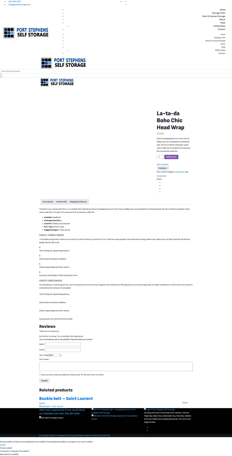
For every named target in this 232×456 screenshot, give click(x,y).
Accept (3, 445)
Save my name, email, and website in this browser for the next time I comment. (72, 375)
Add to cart (171, 157)
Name (42, 344)
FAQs (222, 22)
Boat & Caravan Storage (214, 16)
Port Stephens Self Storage (65, 435)
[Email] (149, 430)
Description (48, 202)
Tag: (186, 172)
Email (42, 350)
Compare (163, 168)
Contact (221, 29)
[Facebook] (149, 427)
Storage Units (218, 13)
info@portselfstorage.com (19, 5)
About (222, 19)
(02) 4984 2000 (15, 1)
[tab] (48, 201)
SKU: (159, 172)
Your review (44, 359)
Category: (171, 172)
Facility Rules (219, 26)
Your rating (43, 355)
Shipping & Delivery (78, 202)
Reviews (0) (61, 202)
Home (222, 9)
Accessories (180, 172)
